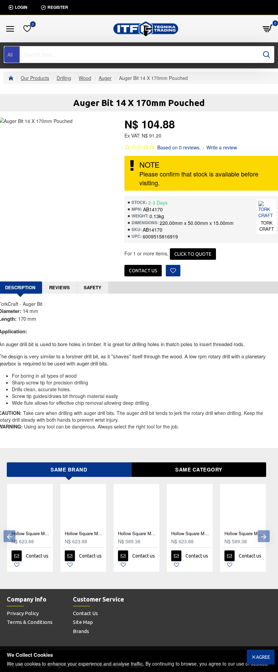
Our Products (35, 78)
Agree (263, 657)
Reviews (59, 287)
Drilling (64, 78)
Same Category (198, 469)
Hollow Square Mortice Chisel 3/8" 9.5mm (229, 534)
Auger (105, 78)
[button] (9, 536)
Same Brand (69, 469)
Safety (92, 287)
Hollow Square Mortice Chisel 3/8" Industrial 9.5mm (175, 534)
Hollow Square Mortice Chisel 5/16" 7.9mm (122, 534)
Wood (85, 78)
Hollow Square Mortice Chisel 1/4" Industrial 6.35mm (69, 534)
